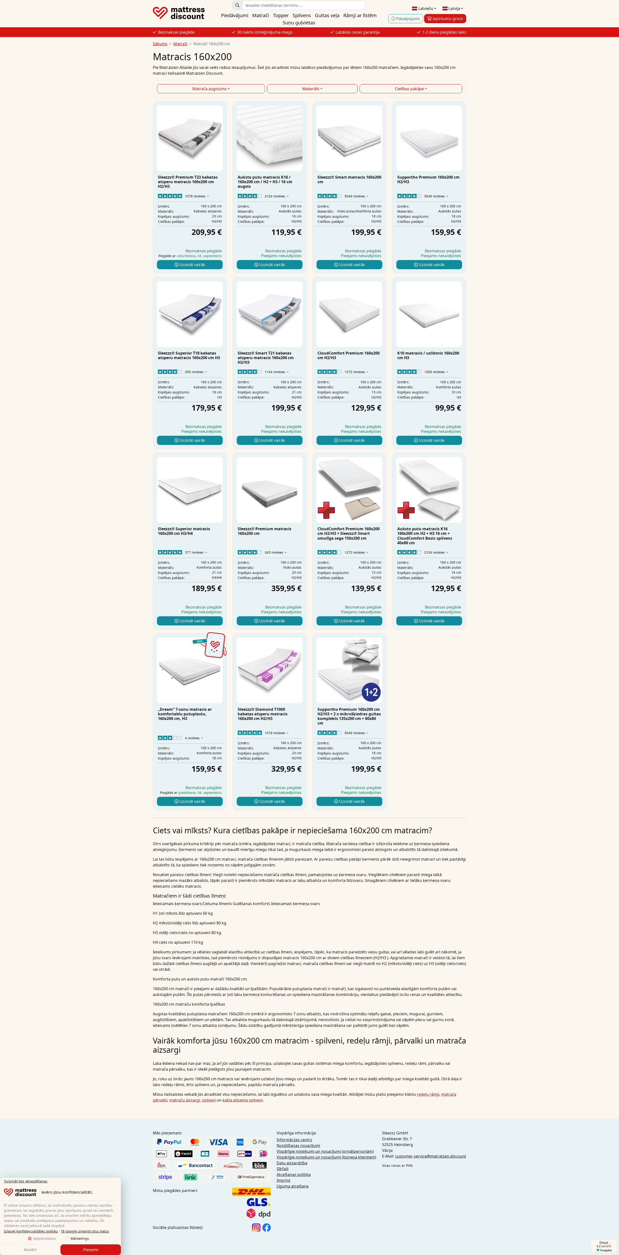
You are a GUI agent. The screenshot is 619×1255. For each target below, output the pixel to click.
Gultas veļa (327, 15)
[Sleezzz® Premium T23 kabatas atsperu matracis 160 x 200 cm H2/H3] (190, 138)
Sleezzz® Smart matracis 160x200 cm (349, 179)
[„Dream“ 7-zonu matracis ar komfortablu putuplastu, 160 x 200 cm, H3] (190, 670)
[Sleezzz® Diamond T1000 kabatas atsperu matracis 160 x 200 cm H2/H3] (269, 670)
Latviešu (425, 8)
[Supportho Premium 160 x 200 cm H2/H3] (429, 138)
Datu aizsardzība (292, 1163)
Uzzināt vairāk (191, 264)
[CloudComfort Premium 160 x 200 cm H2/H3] (349, 314)
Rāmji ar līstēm (360, 15)
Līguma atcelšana (293, 1186)
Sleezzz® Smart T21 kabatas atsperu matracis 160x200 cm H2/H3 (266, 357)
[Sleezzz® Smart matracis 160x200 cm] (349, 138)
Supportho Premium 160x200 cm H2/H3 (428, 179)
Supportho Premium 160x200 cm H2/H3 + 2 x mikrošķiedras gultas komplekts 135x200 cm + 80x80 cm (349, 716)
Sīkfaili (282, 1168)
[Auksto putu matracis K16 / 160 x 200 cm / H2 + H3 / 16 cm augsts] (269, 138)
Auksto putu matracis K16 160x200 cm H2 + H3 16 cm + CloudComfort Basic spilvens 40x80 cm (424, 535)
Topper (281, 15)
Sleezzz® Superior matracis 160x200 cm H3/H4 (184, 531)
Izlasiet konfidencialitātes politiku (31, 1231)
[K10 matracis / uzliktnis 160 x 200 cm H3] (429, 314)
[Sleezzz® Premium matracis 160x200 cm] (269, 490)
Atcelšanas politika (294, 1174)
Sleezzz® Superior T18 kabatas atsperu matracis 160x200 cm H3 (189, 355)
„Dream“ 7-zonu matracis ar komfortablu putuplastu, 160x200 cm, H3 (185, 714)
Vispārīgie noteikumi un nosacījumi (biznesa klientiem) (326, 1157)
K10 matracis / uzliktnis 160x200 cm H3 (428, 355)
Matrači (260, 15)
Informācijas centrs (294, 1139)
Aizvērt (30, 1249)
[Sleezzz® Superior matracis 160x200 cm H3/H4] (190, 490)
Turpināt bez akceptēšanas (25, 1181)
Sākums (160, 43)
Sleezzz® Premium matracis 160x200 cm (264, 531)
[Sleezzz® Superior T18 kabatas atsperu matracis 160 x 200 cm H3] (190, 314)
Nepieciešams (44, 1238)
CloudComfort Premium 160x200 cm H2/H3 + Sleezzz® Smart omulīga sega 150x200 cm (348, 533)
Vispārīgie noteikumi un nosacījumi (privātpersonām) (325, 1151)
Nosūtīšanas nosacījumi (298, 1145)
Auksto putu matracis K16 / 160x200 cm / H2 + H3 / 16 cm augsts (265, 181)
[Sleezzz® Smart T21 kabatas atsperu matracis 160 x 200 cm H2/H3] (269, 314)
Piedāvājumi (234, 15)
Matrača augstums (209, 88)
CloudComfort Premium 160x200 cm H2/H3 (348, 355)
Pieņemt (90, 1249)
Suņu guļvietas (299, 22)
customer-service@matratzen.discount (430, 1156)
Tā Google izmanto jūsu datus (85, 1231)
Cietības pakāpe (409, 88)
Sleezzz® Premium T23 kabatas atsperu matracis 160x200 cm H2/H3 (188, 181)
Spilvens (302, 15)
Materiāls (310, 88)
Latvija (454, 8)
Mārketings (80, 1238)
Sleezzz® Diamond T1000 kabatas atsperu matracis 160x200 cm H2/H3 (262, 714)
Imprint (283, 1180)
